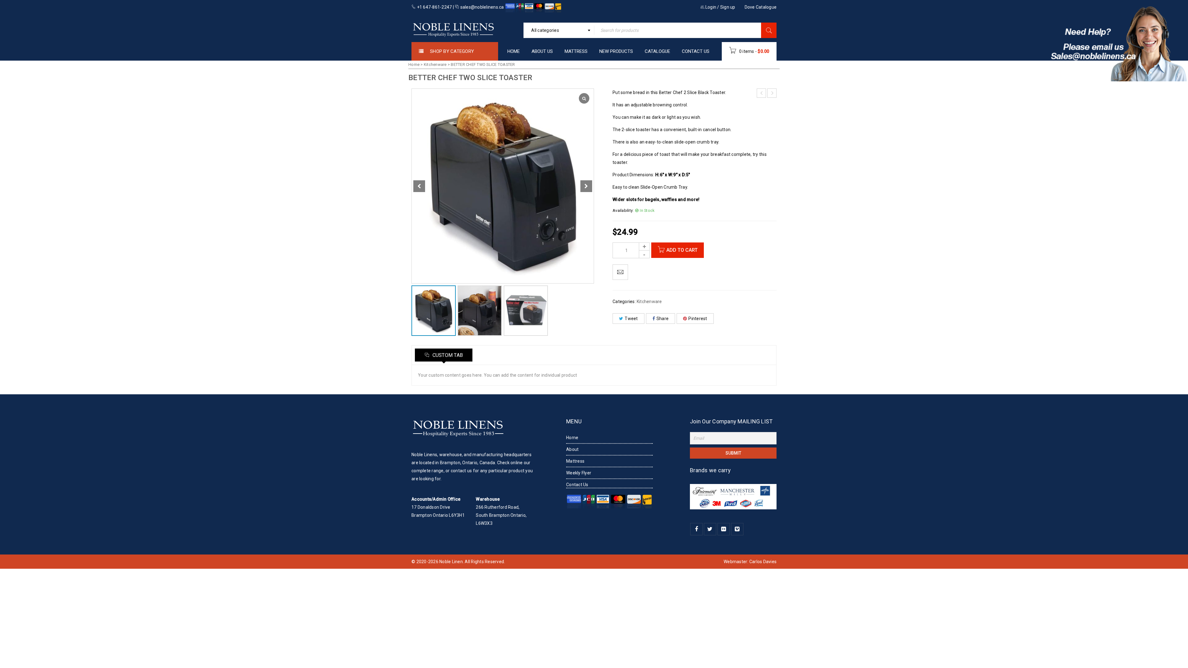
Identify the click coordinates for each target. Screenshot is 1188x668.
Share (662, 318)
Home (414, 64)
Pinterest (697, 318)
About (572, 449)
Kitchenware (435, 64)
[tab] (443, 355)
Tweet (631, 318)
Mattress (575, 461)
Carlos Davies (763, 561)
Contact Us (577, 484)
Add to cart (682, 250)
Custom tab (447, 355)
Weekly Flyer (578, 472)
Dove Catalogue (761, 7)
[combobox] (558, 30)
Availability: (623, 210)
